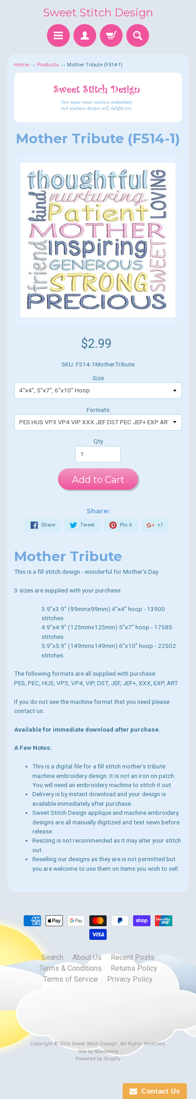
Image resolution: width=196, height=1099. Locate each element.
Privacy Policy (130, 979)
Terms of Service (70, 979)
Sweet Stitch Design (98, 12)
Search (52, 957)
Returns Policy (134, 968)
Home (21, 64)
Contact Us (158, 1091)
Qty (98, 441)
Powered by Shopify (98, 1059)
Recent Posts (133, 957)
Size (98, 377)
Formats (98, 409)
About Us (87, 957)
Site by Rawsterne (98, 1051)
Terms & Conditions (70, 968)
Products (48, 64)
